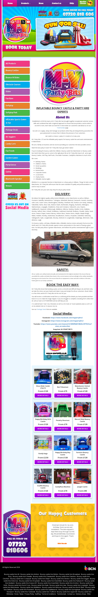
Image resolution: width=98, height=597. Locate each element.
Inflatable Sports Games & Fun (16, 121)
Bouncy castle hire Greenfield (48, 583)
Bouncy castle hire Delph (41, 579)
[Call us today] (78, 14)
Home (10, 3)
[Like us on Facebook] (7, 22)
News (41, 3)
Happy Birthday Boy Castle (62, 453)
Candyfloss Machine (62, 487)
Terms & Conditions (49, 594)
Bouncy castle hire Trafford (46, 592)
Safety (8, 171)
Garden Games (12, 157)
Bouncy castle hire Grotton (69, 583)
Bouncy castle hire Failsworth (73, 581)
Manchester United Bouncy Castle (82, 387)
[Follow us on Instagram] (18, 22)
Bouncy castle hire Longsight (77, 585)
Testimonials (61, 128)
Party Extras (11, 164)
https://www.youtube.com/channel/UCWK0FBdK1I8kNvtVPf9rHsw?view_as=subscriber (66, 325)
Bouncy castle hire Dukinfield (51, 581)
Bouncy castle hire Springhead (69, 589)
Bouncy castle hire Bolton (49, 574)
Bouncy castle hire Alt (11, 574)
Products (25, 3)
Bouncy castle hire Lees (57, 585)
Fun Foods (10, 150)
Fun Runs (9, 98)
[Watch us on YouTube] (28, 22)
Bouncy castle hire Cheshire (66, 576)
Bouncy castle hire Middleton (30, 587)
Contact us (56, 3)
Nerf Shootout (62, 387)
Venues (9, 185)
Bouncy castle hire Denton (60, 579)
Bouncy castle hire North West (73, 587)
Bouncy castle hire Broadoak (69, 574)
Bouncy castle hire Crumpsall (20, 579)
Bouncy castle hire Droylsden (29, 581)
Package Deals (12, 129)
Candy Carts (11, 143)
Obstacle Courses (13, 84)
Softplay (9, 105)
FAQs (72, 3)
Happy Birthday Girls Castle (43, 420)
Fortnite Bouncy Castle (82, 453)
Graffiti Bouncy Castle (43, 487)
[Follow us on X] (23, 22)
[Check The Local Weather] (86, 3)
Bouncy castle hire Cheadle (22, 576)
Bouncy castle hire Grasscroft (26, 583)
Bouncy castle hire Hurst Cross (19, 585)
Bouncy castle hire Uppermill (67, 592)
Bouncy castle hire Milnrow (51, 587)
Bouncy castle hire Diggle (80, 579)
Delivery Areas (81, 594)
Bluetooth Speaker (14, 178)
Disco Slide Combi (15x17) (43, 387)
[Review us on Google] (13, 22)
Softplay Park (11, 112)
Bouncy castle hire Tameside (25, 592)
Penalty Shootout (62, 420)
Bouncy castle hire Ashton (29, 574)
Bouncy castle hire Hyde (40, 585)
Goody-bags (43, 453)
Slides (8, 91)
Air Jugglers (11, 136)
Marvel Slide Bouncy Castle (82, 420)
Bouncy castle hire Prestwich (23, 589)
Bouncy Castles (12, 70)
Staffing (38, 594)
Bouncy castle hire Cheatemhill (44, 576)
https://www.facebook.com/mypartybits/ (67, 318)
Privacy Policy (29, 594)
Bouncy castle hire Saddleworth (46, 589)
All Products (11, 63)
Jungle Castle (82, 487)
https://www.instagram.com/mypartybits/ (67, 321)
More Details (43, 395)
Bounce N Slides (12, 77)
